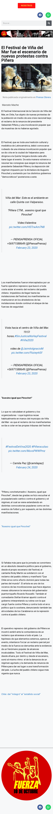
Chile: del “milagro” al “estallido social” (20, 694)
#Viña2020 (26, 340)
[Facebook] (40, 15)
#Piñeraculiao (40, 446)
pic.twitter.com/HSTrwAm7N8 (27, 227)
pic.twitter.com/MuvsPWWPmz (26, 450)
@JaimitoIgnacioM (32, 348)
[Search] (49, 23)
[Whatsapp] (48, 15)
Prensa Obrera (43, 97)
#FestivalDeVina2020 (18, 446)
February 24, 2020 (27, 467)
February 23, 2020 (27, 247)
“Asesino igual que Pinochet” (15, 526)
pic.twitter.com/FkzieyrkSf (26, 352)
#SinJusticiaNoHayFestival (31, 336)
